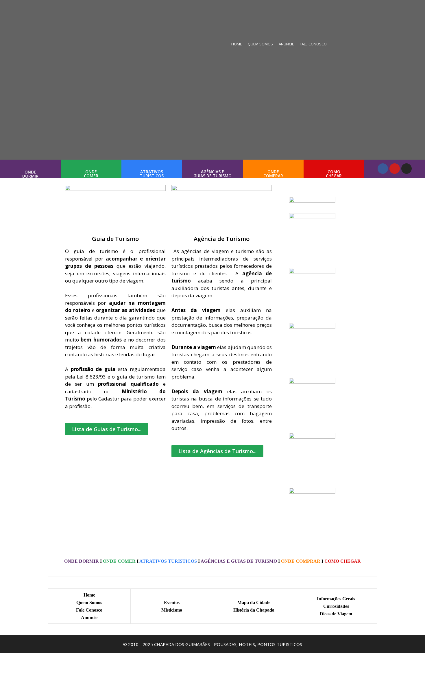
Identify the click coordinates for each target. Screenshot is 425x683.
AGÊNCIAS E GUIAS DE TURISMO (212, 173)
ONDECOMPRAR (273, 173)
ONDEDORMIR (30, 174)
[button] (106, 429)
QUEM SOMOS (260, 44)
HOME (236, 44)
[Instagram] (406, 168)
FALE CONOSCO (313, 44)
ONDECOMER (91, 173)
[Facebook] (383, 168)
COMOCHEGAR (334, 173)
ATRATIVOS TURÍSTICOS (152, 173)
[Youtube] (394, 168)
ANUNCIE (286, 44)
